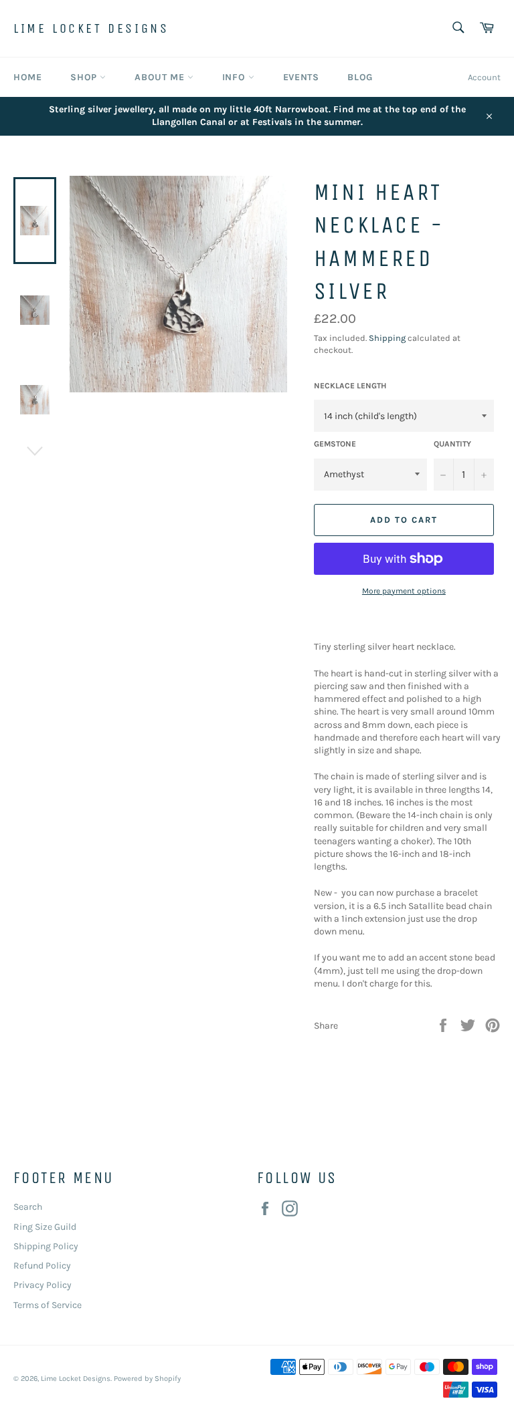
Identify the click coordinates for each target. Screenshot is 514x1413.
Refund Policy (42, 1265)
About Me (161, 77)
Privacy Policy (42, 1285)
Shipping (387, 338)
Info (235, 77)
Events (301, 77)
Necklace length (350, 385)
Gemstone (335, 443)
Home (27, 77)
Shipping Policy (45, 1246)
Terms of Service (47, 1305)
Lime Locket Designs (91, 28)
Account (484, 77)
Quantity (452, 443)
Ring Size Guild (44, 1227)
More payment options (404, 591)
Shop (85, 77)
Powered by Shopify (147, 1378)
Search (27, 1206)
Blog (359, 77)
